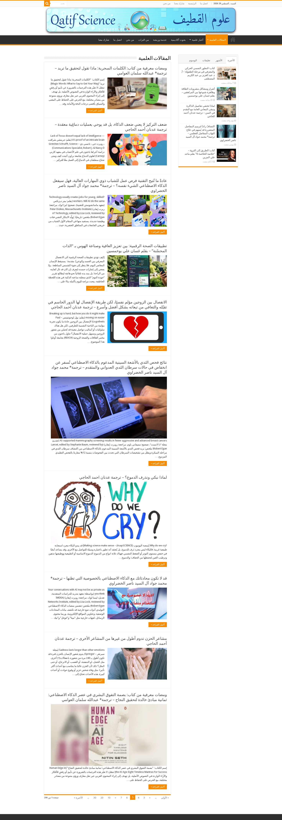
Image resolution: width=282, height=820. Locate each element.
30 (94, 797)
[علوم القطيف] (141, 21)
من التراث (143, 39)
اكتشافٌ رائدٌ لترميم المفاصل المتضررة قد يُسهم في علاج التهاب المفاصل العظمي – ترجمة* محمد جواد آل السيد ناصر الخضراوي (210, 133)
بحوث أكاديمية (178, 39)
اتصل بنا (204, 3)
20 (102, 797)
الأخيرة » (78, 797)
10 (109, 797)
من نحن (166, 3)
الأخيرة (231, 60)
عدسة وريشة (160, 39)
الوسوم (193, 60)
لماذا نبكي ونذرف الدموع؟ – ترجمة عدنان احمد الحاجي (123, 477)
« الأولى (165, 797)
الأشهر (219, 60)
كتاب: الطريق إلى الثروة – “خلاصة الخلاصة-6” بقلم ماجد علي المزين (200, 154)
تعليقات (206, 60)
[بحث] (47, 3)
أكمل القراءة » (95, 110)
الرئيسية (192, 3)
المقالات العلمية (217, 39)
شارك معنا (179, 3)
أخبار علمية (197, 39)
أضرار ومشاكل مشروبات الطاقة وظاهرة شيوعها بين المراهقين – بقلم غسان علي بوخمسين (198, 92)
